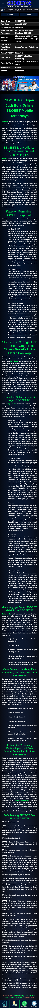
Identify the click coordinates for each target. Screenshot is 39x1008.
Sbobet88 (5, 122)
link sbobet (14, 361)
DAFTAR (10, 14)
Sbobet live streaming (22, 800)
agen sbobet (12, 404)
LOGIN (29, 14)
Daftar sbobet (6, 614)
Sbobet (4, 158)
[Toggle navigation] (3, 4)
